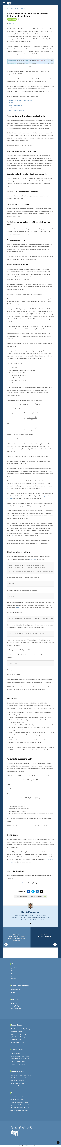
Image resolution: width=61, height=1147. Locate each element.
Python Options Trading (17, 1037)
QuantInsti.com (30, 1145)
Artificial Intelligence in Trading (19, 1110)
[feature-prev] (16, 937)
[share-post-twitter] (33, 891)
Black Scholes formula (15, 103)
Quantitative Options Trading (19, 1102)
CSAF (12, 973)
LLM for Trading (15, 1053)
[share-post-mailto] (41, 891)
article (13, 535)
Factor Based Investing (17, 1083)
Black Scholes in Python (15, 105)
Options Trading (12, 19)
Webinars (13, 992)
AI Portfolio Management (18, 1078)
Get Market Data (15, 1039)
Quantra (12, 976)
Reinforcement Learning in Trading (20, 1075)
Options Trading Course (17, 1064)
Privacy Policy (14, 1006)
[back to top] (58, 1142)
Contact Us (13, 1003)
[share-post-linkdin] (37, 891)
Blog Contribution (15, 1008)
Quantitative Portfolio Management (21, 1086)
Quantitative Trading (16, 1099)
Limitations (12, 108)
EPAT (12, 970)
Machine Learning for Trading (19, 1034)
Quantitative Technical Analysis (19, 1105)
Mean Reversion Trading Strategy (20, 1029)
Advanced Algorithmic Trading (19, 1107)
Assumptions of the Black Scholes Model (20, 100)
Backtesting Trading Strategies (19, 1058)
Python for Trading (16, 1031)
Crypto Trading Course (17, 1042)
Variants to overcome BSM (16, 110)
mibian (17, 607)
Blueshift (13, 978)
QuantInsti (13, 968)
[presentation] (30, 404)
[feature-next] (44, 937)
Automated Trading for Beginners (20, 1097)
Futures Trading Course (17, 1061)
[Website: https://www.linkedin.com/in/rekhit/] (30, 923)
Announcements (15, 989)
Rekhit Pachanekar (14, 24)
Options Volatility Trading (18, 1080)
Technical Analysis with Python (19, 1056)
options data (32, 559)
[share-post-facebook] (28, 891)
